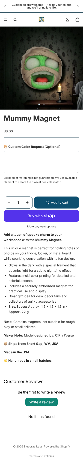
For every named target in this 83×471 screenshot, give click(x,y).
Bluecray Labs (33, 446)
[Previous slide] (5, 6)
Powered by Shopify (57, 446)
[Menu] (5, 19)
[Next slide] (78, 6)
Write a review (41, 402)
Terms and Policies (41, 456)
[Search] (15, 20)
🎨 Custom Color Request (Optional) (32, 147)
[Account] (67, 20)
